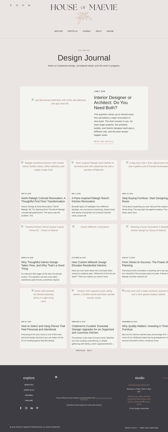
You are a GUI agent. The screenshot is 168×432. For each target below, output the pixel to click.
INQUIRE (110, 31)
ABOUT (99, 31)
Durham (147, 396)
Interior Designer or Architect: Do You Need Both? (113, 102)
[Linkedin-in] (29, 5)
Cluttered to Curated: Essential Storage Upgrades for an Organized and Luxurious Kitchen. (93, 329)
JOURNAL (87, 31)
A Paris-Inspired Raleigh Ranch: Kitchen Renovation (91, 200)
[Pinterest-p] (23, 5)
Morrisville (138, 401)
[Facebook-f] (11, 5)
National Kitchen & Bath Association (96, 398)
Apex (141, 396)
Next (89, 350)
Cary (136, 396)
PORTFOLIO (73, 31)
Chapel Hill (131, 399)
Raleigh (130, 396)
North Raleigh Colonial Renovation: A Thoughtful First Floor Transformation (43, 200)
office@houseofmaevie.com (139, 385)
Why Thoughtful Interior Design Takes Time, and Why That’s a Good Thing (42, 265)
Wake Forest (141, 399)
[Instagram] (17, 5)
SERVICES (58, 31)
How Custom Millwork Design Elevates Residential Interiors (89, 264)
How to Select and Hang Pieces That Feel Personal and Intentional (43, 328)
